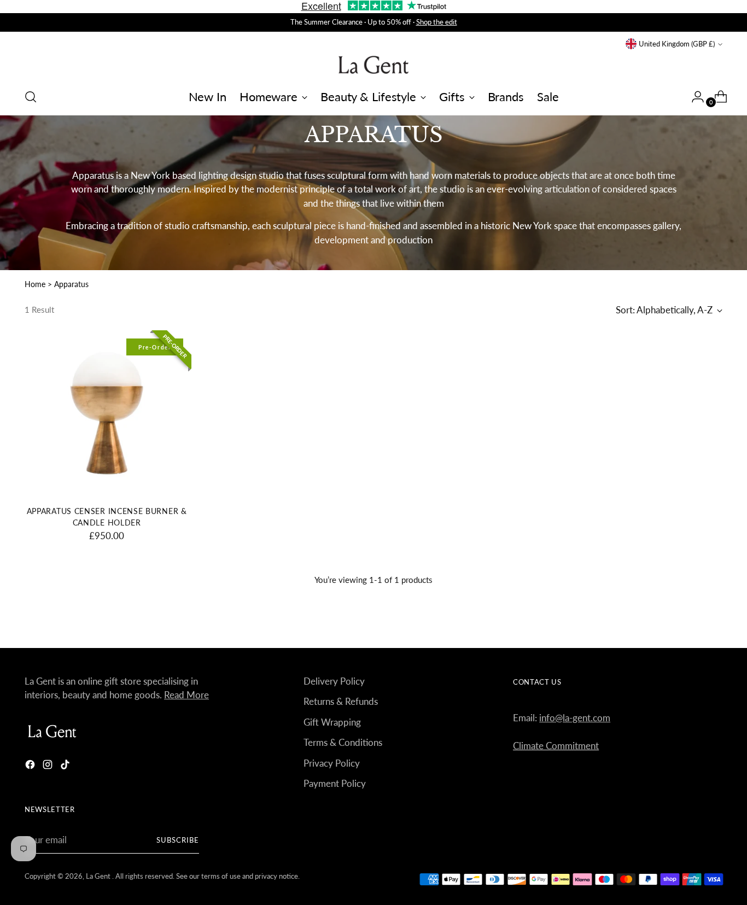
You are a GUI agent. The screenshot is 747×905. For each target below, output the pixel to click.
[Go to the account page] (693, 97)
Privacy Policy (332, 763)
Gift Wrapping (332, 722)
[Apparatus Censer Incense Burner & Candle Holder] (107, 415)
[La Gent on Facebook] (31, 766)
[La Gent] (373, 65)
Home (35, 284)
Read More (186, 694)
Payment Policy (335, 783)
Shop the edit (436, 21)
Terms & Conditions (343, 742)
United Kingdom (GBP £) (677, 43)
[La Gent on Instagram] (48, 766)
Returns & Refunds (341, 701)
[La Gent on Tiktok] (66, 766)
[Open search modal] (31, 97)
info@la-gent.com (574, 717)
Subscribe (177, 840)
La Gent (99, 876)
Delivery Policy (334, 681)
